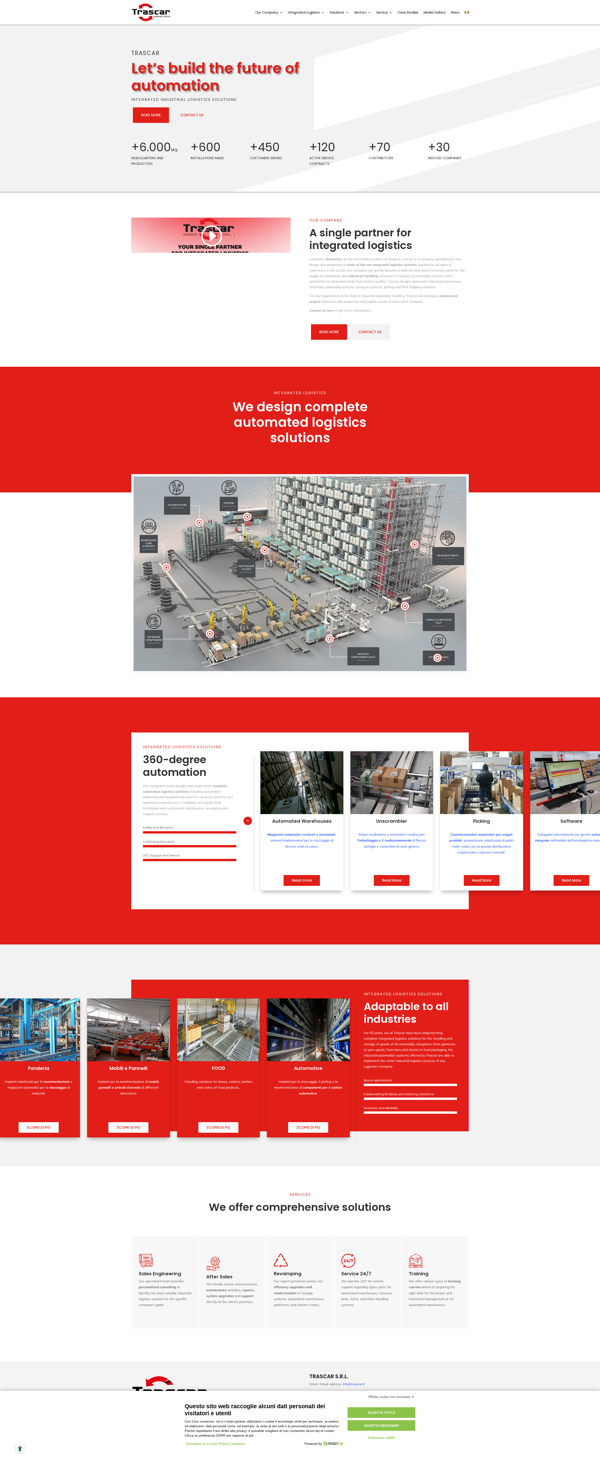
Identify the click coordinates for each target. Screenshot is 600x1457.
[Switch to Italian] (467, 12)
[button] (248, 821)
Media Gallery (435, 12)
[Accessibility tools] (19, 1448)
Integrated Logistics (304, 12)
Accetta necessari (381, 1425)
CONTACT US (191, 115)
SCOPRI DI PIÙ (38, 1127)
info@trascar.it (354, 1384)
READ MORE (151, 115)
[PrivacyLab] (332, 1443)
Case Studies (408, 12)
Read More (301, 880)
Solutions (337, 12)
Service (382, 12)
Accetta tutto (381, 1413)
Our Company (266, 12)
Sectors (360, 12)
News (455, 12)
